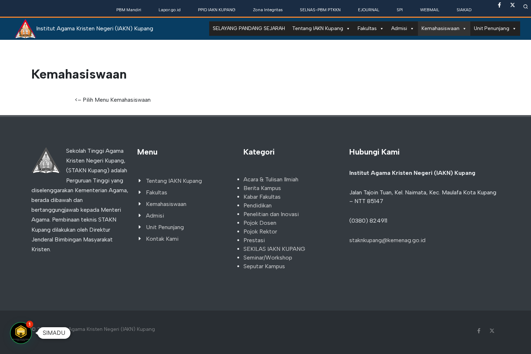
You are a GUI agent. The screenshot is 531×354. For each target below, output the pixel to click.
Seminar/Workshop (267, 257)
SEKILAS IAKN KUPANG (274, 248)
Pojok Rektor (260, 231)
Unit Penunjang (491, 28)
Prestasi (254, 240)
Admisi (399, 28)
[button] (21, 333)
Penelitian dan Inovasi (271, 214)
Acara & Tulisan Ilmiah (270, 179)
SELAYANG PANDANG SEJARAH (249, 28)
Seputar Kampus (264, 266)
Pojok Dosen (259, 222)
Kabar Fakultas (262, 196)
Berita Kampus (262, 188)
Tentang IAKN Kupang (317, 28)
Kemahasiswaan (440, 28)
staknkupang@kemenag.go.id (387, 240)
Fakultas (367, 28)
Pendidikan (257, 205)
